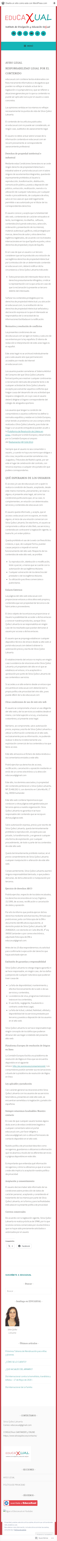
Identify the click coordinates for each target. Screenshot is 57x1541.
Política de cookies (20, 1530)
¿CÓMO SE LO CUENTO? (15, 1361)
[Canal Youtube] (31, 33)
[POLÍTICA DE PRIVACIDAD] (37, 33)
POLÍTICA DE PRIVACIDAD (14, 1484)
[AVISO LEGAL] (43, 33)
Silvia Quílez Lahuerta (13, 1421)
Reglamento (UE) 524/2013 (21, 442)
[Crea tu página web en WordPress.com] (28, 3)
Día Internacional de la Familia (18, 1387)
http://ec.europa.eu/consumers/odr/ (29, 1066)
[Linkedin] (19, 33)
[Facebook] (13, 33)
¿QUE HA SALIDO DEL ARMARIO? (19, 1369)
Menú (30, 46)
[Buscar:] (28, 1291)
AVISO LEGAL (9, 1477)
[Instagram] (25, 33)
